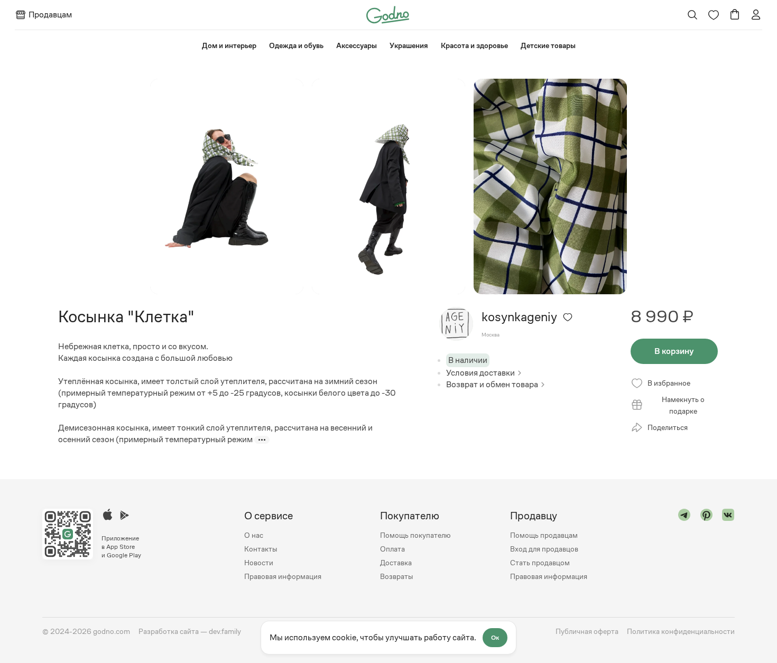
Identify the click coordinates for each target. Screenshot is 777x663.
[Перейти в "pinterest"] (706, 546)
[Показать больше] (262, 440)
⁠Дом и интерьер (229, 45)
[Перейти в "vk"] (728, 546)
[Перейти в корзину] (734, 14)
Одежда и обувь (296, 45)
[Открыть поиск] (693, 14)
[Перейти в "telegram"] (684, 546)
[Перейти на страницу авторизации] (756, 14)
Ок (495, 637)
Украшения (409, 45)
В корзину (673, 351)
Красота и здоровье (474, 45)
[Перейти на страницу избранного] (713, 14)
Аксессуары (356, 45)
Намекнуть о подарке (683, 405)
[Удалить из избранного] (567, 317)
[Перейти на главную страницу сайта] (387, 14)
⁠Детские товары (548, 45)
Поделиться (668, 427)
